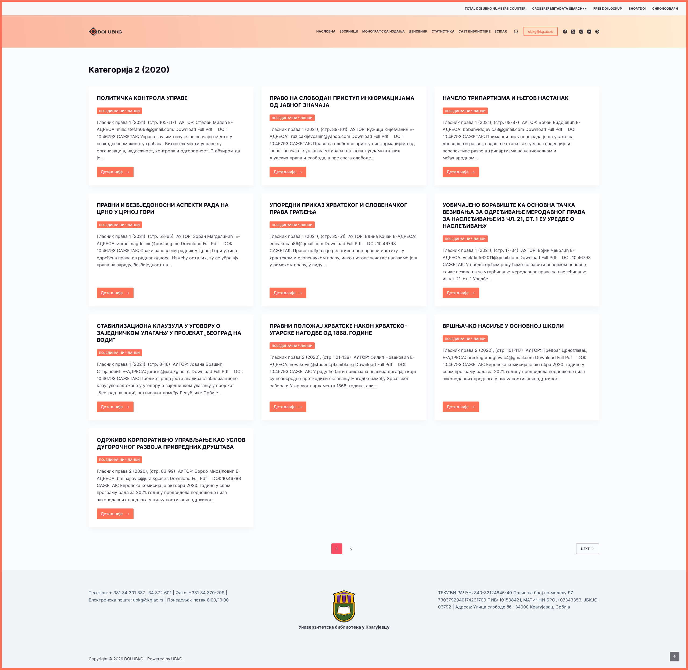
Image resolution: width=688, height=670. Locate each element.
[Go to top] (674, 656)
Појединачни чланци (119, 111)
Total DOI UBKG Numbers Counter (495, 8)
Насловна (325, 31)
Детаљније (117, 170)
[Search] (516, 32)
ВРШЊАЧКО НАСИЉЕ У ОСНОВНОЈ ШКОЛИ (503, 326)
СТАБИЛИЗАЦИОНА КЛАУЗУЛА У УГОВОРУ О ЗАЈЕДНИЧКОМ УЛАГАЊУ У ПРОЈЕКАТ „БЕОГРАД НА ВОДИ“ (169, 333)
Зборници (348, 31)
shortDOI (637, 8)
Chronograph (665, 8)
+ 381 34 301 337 (127, 592)
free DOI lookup (607, 8)
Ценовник (418, 31)
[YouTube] (589, 32)
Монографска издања (383, 31)
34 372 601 (160, 592)
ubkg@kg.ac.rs (540, 31)
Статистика (443, 31)
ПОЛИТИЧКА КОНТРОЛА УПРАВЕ (142, 98)
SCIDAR (500, 31)
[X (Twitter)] (573, 32)
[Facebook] (565, 32)
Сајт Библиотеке (474, 31)
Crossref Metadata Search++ (559, 8)
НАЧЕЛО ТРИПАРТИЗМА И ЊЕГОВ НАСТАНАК (506, 98)
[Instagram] (581, 32)
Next (585, 549)
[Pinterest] (597, 32)
